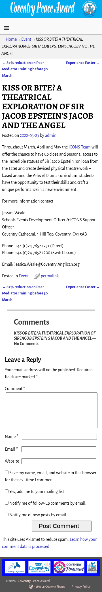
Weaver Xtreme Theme (50, 587)
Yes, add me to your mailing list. (36, 491)
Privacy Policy (81, 587)
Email (11, 449)
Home (11, 39)
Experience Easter (83, 63)
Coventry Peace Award (34, 581)
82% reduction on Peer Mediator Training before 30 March (25, 69)
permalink (50, 276)
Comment (15, 388)
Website (12, 461)
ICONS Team (80, 147)
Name (11, 436)
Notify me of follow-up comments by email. (47, 503)
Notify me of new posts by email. (38, 515)
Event (26, 39)
